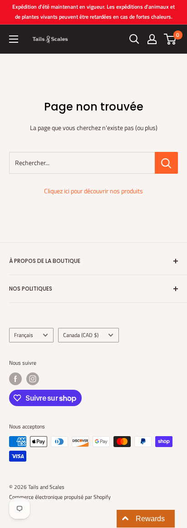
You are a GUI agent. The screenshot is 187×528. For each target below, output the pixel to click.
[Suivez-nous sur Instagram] (32, 378)
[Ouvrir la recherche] (134, 39)
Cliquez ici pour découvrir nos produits (93, 191)
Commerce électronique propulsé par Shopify (60, 497)
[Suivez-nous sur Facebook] (15, 378)
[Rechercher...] (166, 163)
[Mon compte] (152, 39)
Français (23, 335)
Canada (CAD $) (80, 335)
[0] (170, 39)
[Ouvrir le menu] (13, 39)
